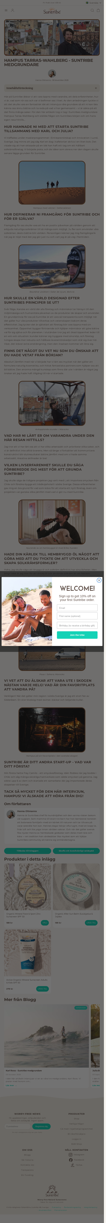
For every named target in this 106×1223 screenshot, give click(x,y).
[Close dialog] (99, 580)
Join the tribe (77, 635)
